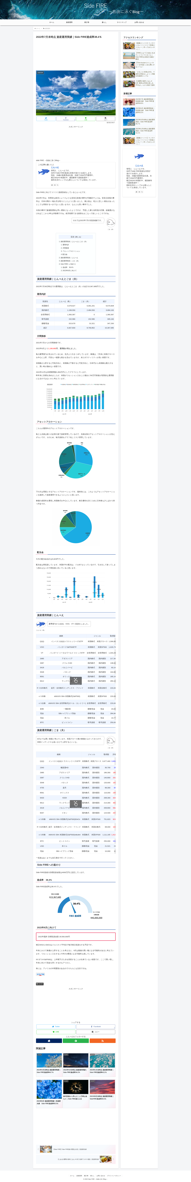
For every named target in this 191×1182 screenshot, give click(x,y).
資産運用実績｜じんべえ (69, 258)
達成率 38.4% (68, 267)
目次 (73, 237)
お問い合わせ (101, 1176)
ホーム (72, 1176)
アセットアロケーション (71, 251)
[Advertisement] (76, 54)
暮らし (92, 1176)
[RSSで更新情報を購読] (57, 185)
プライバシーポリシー (114, 1176)
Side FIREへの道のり (68, 264)
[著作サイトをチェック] (52, 185)
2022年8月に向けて (70, 270)
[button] (105, 118)
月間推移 (66, 248)
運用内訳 (66, 245)
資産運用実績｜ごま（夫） (70, 261)
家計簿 (86, 1176)
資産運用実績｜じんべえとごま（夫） (74, 241)
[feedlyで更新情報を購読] (55, 185)
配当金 (65, 254)
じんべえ (55, 167)
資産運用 (40, 984)
